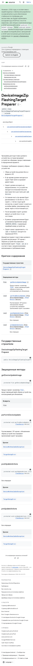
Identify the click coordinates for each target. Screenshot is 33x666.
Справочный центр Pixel (8, 634)
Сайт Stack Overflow (7, 643)
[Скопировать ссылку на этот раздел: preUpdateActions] (19, 509)
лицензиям (15, 567)
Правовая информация (10, 655)
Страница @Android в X (8, 605)
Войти (29, 2)
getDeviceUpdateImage (18, 282)
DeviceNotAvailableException (13, 447)
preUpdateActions (16, 325)
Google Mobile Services (8, 640)
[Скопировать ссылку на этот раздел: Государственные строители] (15, 344)
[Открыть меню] (3, 2)
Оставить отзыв (23, 658)
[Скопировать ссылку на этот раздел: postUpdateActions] (20, 464)
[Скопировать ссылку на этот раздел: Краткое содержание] (27, 256)
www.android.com (6, 637)
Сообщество (21, 652)
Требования (4, 586)
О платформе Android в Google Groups (13, 617)
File (11, 287)
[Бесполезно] (28, 66)
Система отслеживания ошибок (11, 645)
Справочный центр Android (9, 631)
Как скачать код (6, 589)
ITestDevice (19, 424)
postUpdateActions (17, 313)
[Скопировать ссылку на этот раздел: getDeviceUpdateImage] (24, 375)
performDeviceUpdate (17, 296)
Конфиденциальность (9, 658)
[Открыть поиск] (20, 2)
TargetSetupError (9, 454)
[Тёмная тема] (30, 358)
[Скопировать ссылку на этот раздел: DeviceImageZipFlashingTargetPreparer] (11, 352)
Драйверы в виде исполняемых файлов (13, 598)
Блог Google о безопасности (10, 614)
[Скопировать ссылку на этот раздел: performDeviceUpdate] (23, 415)
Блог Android (5, 611)
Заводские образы (6, 595)
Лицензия (22, 655)
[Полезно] (25, 66)
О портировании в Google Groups (11, 623)
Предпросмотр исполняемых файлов (12, 592)
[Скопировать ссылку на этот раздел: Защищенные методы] (28, 370)
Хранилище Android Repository (10, 583)
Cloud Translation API (8, 52)
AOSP (3, 62)
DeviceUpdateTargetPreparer (11, 115)
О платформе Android (8, 652)
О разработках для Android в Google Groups (14, 620)
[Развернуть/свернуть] (12, 71)
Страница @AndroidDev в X (9, 608)
